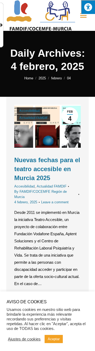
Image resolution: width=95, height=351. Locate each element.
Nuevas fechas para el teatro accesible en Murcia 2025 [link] (47, 168)
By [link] (40, 194)
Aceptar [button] (54, 339)
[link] (28, 78)
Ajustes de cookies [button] (24, 339)
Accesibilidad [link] (29, 111)
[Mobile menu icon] (83, 15)
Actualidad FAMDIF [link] (33, 118)
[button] (88, 7)
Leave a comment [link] (55, 202)
